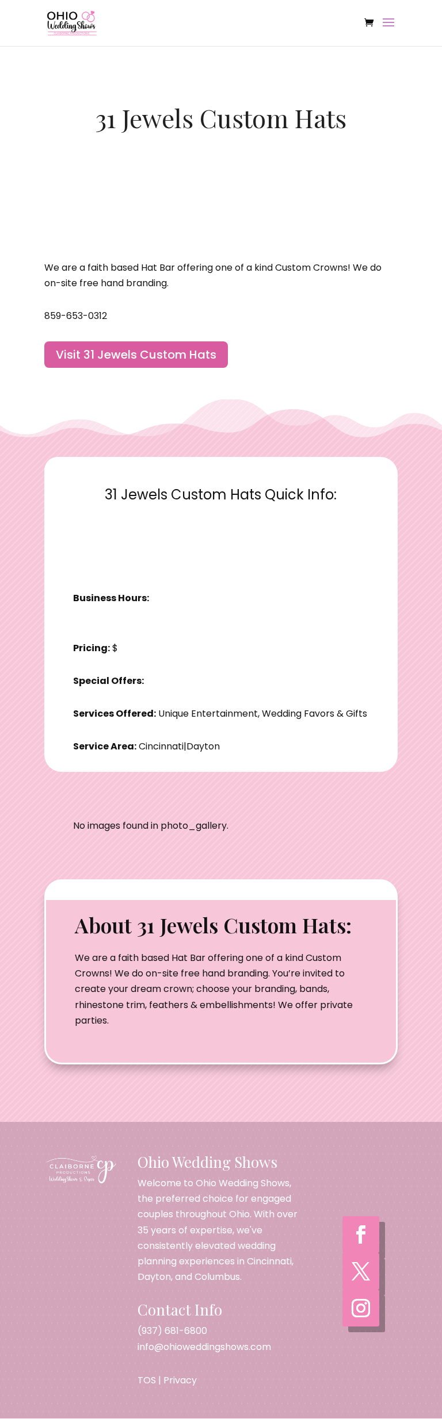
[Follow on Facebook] (360, 1234)
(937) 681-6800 (172, 1330)
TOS (147, 1380)
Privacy (180, 1380)
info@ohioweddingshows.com (204, 1346)
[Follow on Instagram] (360, 1308)
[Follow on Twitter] (360, 1271)
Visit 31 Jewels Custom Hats (136, 355)
